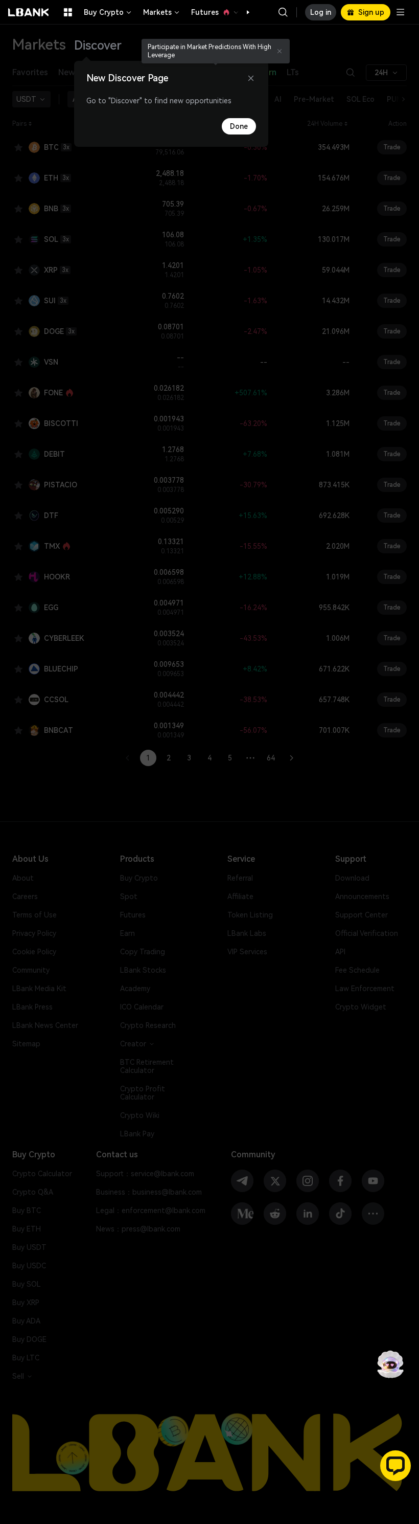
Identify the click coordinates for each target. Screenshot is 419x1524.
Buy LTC (25, 1358)
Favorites (30, 72)
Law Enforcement (364, 988)
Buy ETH (26, 1229)
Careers (25, 896)
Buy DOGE (29, 1339)
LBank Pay (137, 1134)
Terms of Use (34, 915)
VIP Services (247, 952)
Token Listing (250, 915)
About (23, 878)
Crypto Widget (360, 1007)
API (340, 952)
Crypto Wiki (139, 1115)
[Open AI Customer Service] (395, 1465)
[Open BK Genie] (390, 1364)
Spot (128, 896)
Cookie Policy (34, 952)
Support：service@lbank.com (145, 1174)
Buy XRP (25, 1302)
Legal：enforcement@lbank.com (150, 1210)
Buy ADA (26, 1321)
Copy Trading (142, 952)
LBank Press (32, 1007)
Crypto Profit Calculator (142, 1093)
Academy (135, 988)
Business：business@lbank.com (149, 1192)
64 (271, 758)
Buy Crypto (104, 12)
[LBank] (28, 12)
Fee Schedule (357, 970)
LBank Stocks (143, 970)
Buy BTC (26, 1210)
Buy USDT (29, 1247)
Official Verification (366, 933)
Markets (157, 12)
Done (239, 126)
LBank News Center (45, 1025)
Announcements (362, 896)
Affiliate (240, 896)
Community (31, 970)
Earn (127, 933)
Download (352, 878)
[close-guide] (251, 78)
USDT (26, 99)
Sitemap (26, 1044)
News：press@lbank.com (138, 1229)
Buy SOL (26, 1284)
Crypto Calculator (42, 1174)
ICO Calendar (142, 1007)
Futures (205, 12)
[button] (243, 12)
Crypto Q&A (32, 1192)
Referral (240, 878)
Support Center (361, 915)
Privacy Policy (34, 933)
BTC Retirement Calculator (147, 1066)
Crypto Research (148, 1025)
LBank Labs (246, 933)
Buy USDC (29, 1266)
